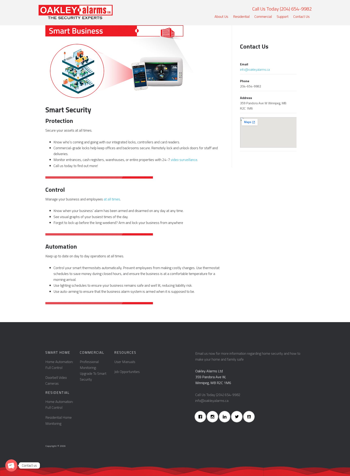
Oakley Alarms (75, 12)
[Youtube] (250, 417)
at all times (112, 199)
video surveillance (184, 159)
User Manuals (124, 361)
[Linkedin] (226, 417)
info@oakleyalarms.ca (255, 69)
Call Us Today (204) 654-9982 (282, 8)
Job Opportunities (127, 371)
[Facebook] (201, 417)
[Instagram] (213, 417)
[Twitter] (238, 417)
